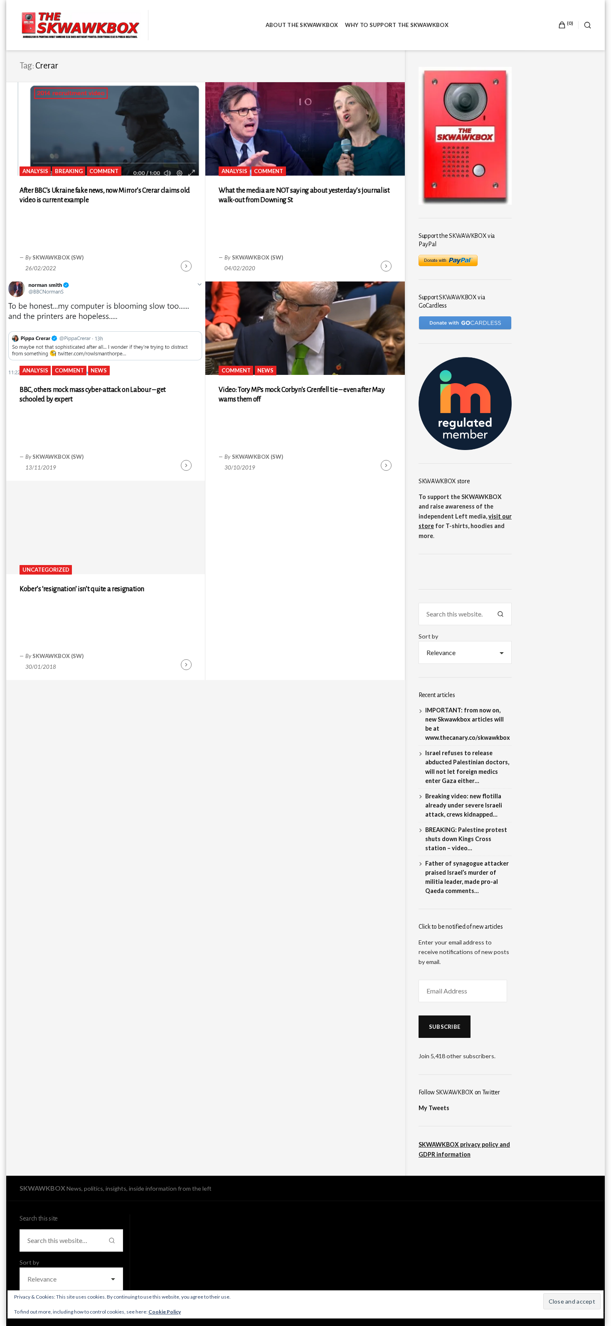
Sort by (428, 636)
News (99, 370)
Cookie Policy (164, 1312)
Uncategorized (45, 569)
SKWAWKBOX (42, 1188)
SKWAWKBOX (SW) (58, 257)
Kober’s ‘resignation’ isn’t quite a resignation (82, 589)
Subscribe (444, 1026)
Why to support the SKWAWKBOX (396, 25)
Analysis (35, 171)
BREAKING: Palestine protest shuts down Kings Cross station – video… (466, 838)
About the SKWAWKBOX (302, 25)
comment (103, 171)
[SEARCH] (584, 25)
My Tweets (434, 1107)
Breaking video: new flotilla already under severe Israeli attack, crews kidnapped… (463, 805)
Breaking (69, 171)
